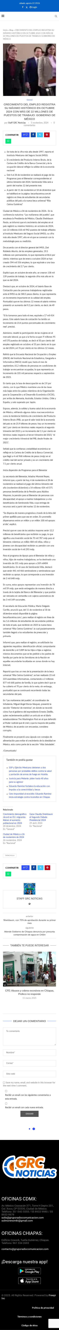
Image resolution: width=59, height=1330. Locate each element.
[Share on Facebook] (33, 134)
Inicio (5, 30)
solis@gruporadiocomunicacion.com (23, 1217)
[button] (29, 1004)
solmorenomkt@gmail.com (17, 1220)
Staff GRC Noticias (17, 123)
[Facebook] (22, 7)
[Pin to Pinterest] (47, 134)
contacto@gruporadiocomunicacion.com (25, 1249)
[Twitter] (27, 7)
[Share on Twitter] (40, 134)
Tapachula (9, 855)
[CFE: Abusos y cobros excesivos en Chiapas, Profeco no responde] (29, 969)
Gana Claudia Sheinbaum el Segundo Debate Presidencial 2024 (41, 817)
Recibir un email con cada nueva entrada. (24, 1108)
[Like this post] (26, 134)
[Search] (55, 16)
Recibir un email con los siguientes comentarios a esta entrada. (28, 1097)
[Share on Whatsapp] (8, 141)
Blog (11, 30)
